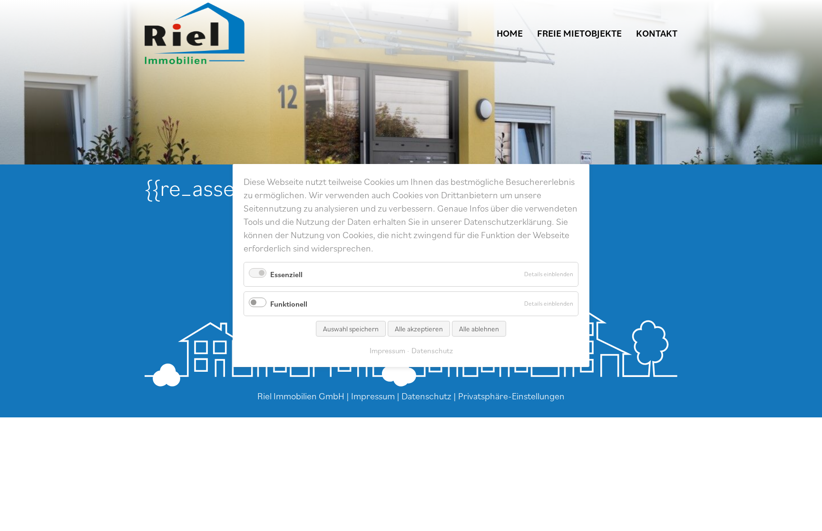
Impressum (373, 396)
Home (510, 33)
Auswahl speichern (351, 328)
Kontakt (656, 33)
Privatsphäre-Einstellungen (511, 396)
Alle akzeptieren (419, 328)
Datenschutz (426, 396)
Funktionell (288, 304)
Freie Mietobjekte (579, 33)
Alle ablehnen (479, 328)
